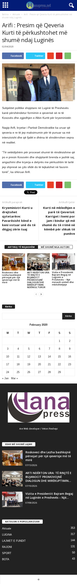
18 (18, 364)
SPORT (6, 553)
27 (39, 372)
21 (49, 364)
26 (28, 372)
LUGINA (7, 534)
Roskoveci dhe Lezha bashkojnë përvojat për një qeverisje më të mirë (11, 277)
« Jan (5, 378)
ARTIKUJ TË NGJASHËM (21, 246)
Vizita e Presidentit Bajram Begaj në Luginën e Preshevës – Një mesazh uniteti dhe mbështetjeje (63, 278)
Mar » (14, 378)
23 (69, 364)
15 (59, 356)
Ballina (5, 14)
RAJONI (7, 547)
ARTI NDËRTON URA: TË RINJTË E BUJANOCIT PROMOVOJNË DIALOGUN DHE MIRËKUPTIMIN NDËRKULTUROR (38, 280)
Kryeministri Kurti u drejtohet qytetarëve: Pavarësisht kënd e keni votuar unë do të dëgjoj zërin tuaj (19, 218)
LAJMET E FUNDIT (14, 540)
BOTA (5, 559)
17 (7, 364)
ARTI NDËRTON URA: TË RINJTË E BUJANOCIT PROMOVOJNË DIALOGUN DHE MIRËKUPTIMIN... (48, 477)
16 (69, 356)
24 (7, 372)
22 (59, 364)
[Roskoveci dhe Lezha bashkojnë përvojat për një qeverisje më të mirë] (13, 261)
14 (49, 356)
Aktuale (16, 14)
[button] (70, 5)
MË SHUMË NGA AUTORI (55, 246)
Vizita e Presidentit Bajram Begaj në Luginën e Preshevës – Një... (49, 495)
